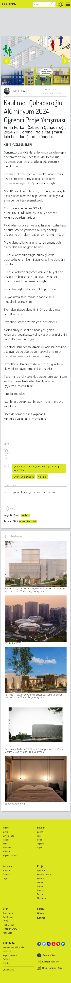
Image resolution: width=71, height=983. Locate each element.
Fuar (39, 836)
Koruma (40, 878)
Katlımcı (42, 476)
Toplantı (40, 844)
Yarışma (7, 866)
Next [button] (65, 61)
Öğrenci (6, 874)
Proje (40, 866)
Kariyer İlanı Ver (51, 961)
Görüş (40, 913)
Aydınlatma (8, 913)
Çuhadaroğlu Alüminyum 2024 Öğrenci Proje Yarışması (37, 468)
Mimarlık (7, 848)
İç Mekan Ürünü (10, 929)
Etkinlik (41, 827)
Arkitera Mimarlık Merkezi (14, 947)
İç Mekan (41, 870)
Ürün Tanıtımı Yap (52, 968)
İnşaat (6, 840)
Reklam (6, 959)
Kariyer (41, 917)
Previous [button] (6, 61)
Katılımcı (26, 515)
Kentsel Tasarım (44, 874)
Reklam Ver (49, 955)
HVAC (5, 921)
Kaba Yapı (7, 933)
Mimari (40, 882)
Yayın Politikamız (10, 955)
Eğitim (40, 832)
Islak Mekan (8, 925)
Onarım (40, 890)
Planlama (41, 898)
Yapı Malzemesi (10, 855)
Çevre (5, 832)
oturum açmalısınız (45, 492)
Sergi (39, 840)
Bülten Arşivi (8, 970)
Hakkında (7, 951)
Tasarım (6, 852)
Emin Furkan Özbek (24, 476)
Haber (6, 827)
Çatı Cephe (8, 917)
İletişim (6, 963)
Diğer (39, 848)
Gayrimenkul (8, 836)
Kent (5, 844)
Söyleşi (41, 909)
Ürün (5, 909)
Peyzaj (40, 894)
